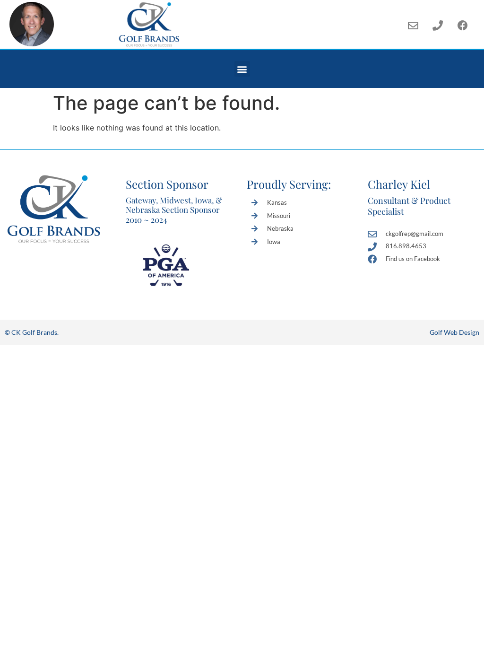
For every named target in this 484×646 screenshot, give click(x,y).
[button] (242, 69)
